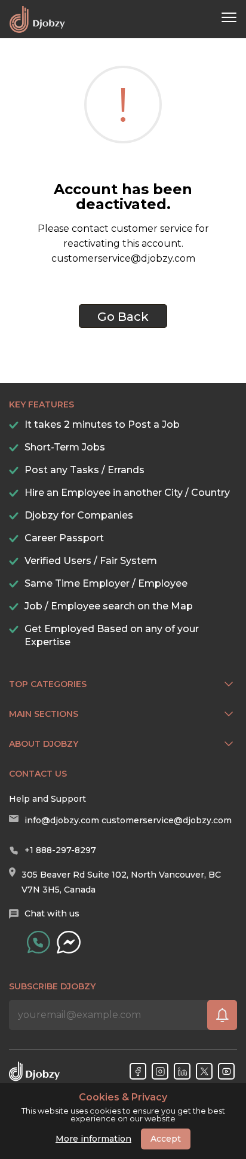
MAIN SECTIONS (43, 714)
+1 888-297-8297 (60, 850)
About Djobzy (43, 743)
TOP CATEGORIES (48, 684)
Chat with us (51, 913)
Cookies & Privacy (123, 1097)
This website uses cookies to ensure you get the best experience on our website (123, 1108)
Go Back (123, 316)
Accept (165, 1138)
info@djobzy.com (61, 820)
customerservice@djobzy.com (167, 820)
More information (93, 1138)
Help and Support (47, 798)
